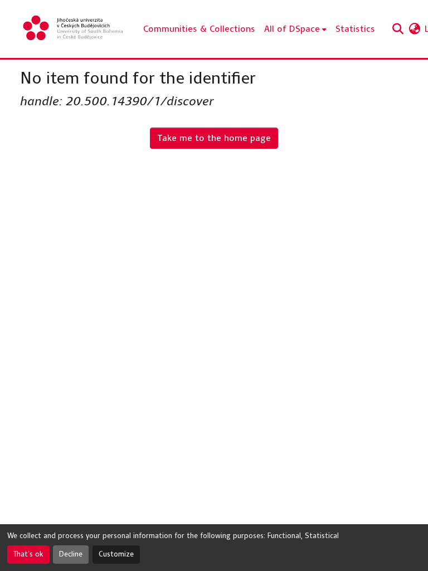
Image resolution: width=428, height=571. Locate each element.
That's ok (28, 554)
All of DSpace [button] (292, 28)
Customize (116, 554)
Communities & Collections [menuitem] (199, 28)
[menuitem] (295, 29)
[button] (74, 29)
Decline (70, 554)
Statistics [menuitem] (355, 28)
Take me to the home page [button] (214, 138)
